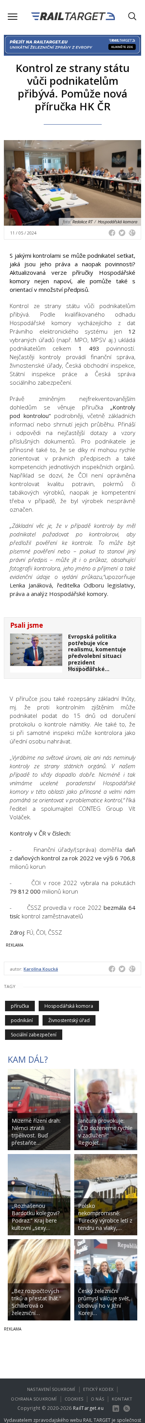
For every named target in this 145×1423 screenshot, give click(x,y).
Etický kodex (98, 1389)
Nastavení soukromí (51, 1389)
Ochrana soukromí (33, 1399)
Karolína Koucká (41, 969)
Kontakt (122, 1399)
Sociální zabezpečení (33, 1034)
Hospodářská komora (68, 1006)
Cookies (74, 1399)
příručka (20, 1006)
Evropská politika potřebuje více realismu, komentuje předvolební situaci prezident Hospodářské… (97, 653)
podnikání (22, 1020)
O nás (97, 1399)
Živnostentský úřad (69, 1020)
